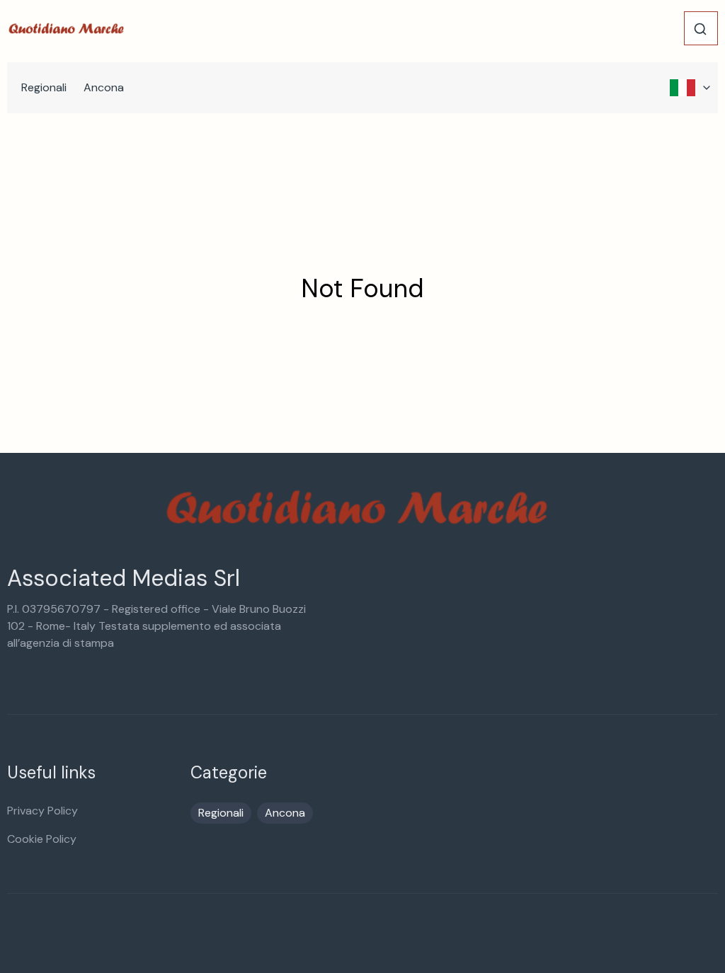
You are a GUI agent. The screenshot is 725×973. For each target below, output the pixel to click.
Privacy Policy (42, 810)
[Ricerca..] (700, 29)
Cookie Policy (41, 838)
